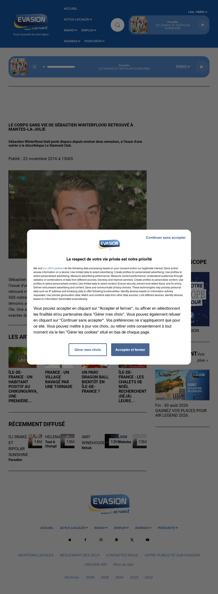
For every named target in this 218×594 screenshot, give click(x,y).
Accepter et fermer (130, 349)
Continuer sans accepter (166, 237)
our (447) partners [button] (53, 268)
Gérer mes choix (88, 349)
